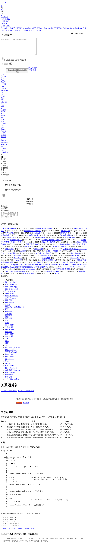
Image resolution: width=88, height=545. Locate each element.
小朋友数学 (46, 258)
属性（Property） (11, 287)
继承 (7, 361)
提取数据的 (28, 246)
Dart (30, 28)
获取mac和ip (9, 249)
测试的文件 (75, 255)
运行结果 (29, 199)
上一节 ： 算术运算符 (9, 391)
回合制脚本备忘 (16, 240)
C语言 (3, 82)
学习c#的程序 (70, 237)
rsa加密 (23, 251)
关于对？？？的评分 (43, 253)
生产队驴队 (9, 233)
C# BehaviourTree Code (77, 267)
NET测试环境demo (49, 260)
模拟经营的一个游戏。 (32, 231)
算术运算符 (9, 325)
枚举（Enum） (10, 356)
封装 (7, 343)
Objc (2, 98)
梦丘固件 (26, 403)
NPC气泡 (63, 233)
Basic (3, 150)
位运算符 (8, 332)
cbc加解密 (17, 255)
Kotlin (41, 28)
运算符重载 (9, 366)
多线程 (7, 305)
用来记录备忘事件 (33, 244)
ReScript (4, 144)
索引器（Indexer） (12, 289)
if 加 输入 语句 (28, 274)
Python (3, 28)
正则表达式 (9, 375)
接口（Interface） (11, 368)
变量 (7, 320)
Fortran (38, 30)
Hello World (18, 258)
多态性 (7, 363)
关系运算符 (9, 327)
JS (29, 72)
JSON (3, 96)
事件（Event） (10, 293)
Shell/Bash (4, 90)
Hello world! (74, 258)
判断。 (7, 338)
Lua (76, 28)
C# (38, 28)
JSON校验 (4, 152)
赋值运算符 (9, 334)
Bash (3, 30)
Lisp (24, 30)
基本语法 (8, 314)
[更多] (56, 274)
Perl (84, 28)
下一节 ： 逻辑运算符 (26, 391)
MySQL (4, 133)
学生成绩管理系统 (52, 271)
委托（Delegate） (11, 291)
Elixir (3, 146)
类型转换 (8, 318)
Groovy (72, 28)
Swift (62, 28)
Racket (28, 30)
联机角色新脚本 (66, 235)
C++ (8, 28)
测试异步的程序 (69, 262)
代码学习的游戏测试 (8, 228)
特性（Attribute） (11, 282)
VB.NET (57, 28)
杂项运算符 (9, 336)
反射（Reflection (11, 284)
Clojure (3, 110)
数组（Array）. (10, 350)
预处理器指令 (10, 372)
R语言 (34, 28)
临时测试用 (65, 231)
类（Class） (9, 359)
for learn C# (18, 260)
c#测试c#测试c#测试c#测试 (15, 271)
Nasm (33, 30)
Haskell (16, 30)
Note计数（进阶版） (60, 246)
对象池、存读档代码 (53, 251)
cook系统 (37, 233)
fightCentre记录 (10, 237)
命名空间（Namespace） (14, 370)
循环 (7, 341)
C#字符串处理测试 (63, 269)
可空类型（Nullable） (13, 347)
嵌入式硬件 (32, 68)
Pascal (80, 28)
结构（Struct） (10, 354)
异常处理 (8, 377)
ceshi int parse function (28, 269)
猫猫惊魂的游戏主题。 (44, 228)
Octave (3, 148)
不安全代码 (9, 302)
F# (52, 28)
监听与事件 (38, 249)
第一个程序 (75, 253)
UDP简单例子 (38, 262)
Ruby (46, 28)
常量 (7, 323)
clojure (66, 28)
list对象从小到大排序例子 (51, 240)
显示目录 (4, 276)
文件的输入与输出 (12, 379)
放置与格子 (5, 235)
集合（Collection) (11, 296)
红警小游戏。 (34, 235)
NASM (3, 137)
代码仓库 (29, 204)
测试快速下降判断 (48, 242)
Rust (26, 28)
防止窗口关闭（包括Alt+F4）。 (75, 249)
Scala (12, 30)
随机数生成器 (46, 255)
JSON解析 (32, 70)
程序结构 (8, 311)
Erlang (7, 30)
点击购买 (19, 403)
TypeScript (4, 142)
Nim (21, 30)
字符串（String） (11, 352)
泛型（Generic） (11, 298)
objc (49, 28)
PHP (17, 28)
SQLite (22, 28)
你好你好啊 (40, 237)
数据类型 (8, 316)
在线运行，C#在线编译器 (14, 307)
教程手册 (29, 201)
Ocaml (3, 129)
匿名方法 (8, 300)
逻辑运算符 (9, 329)
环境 (7, 309)
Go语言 (13, 28)
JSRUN (3, 3)
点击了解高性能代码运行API (17, 71)
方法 (7, 345)
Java (2, 78)
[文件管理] (44, 10)
